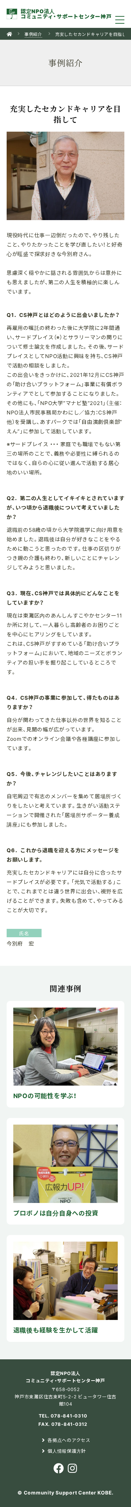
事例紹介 (33, 34)
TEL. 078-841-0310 (63, 1415)
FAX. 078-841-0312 (62, 1424)
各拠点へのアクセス (69, 1440)
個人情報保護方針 (67, 1450)
